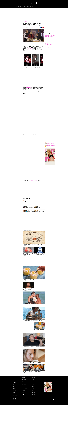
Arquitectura (33, 384)
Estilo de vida (30, 6)
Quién (13, 381)
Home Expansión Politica (25, 388)
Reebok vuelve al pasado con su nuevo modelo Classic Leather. (51, 146)
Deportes (23, 377)
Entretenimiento (15, 395)
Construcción (34, 382)
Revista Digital (50, 163)
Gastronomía (14, 388)
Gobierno (23, 395)
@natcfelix (29, 44)
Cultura (14, 386)
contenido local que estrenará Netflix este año (34, 129)
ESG (32, 390)
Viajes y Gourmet (24, 379)
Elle (13, 377)
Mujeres (23, 392)
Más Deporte (24, 384)
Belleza (19, 6)
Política (23, 394)
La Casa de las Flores (31, 180)
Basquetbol (23, 383)
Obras (33, 381)
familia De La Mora (28, 87)
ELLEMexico (50, 399)
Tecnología (24, 390)
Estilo (13, 394)
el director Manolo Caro (29, 48)
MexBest (14, 387)
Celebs (24, 6)
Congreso (33, 377)
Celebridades (26, 21)
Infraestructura (34, 383)
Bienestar (14, 391)
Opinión (33, 379)
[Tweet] (41, 27)
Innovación (33, 394)
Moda (15, 6)
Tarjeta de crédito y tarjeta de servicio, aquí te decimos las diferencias (50, 143)
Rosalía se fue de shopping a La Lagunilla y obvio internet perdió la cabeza (49, 39)
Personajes (14, 390)
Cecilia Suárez (36, 180)
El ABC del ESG (34, 395)
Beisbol (23, 382)
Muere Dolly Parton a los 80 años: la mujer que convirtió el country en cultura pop (49, 44)
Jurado (14, 392)
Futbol (23, 381)
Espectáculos (14, 382)
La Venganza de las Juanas (28, 130)
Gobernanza (33, 392)
